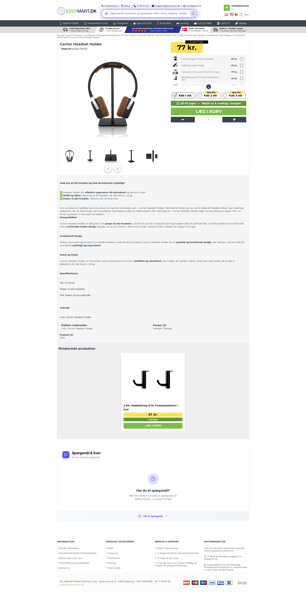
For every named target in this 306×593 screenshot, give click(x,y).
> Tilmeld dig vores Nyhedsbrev (73, 563)
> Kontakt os (63, 568)
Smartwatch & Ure (97, 23)
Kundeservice (193, 5)
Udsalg (242, 23)
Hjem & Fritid (144, 23)
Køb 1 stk (185, 95)
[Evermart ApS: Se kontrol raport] (242, 583)
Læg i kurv (209, 111)
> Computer (112, 553)
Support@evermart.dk (167, 5)
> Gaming (111, 563)
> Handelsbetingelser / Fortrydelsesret (76, 553)
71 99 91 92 (143, 5)
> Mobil (109, 548)
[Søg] (193, 13)
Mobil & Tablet (71, 23)
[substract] (183, 119)
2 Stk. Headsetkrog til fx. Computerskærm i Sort (151, 407)
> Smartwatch (113, 558)
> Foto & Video (113, 568)
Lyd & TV (225, 23)
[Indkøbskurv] (227, 8)
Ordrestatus (111, 5)
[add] (234, 119)
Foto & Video (204, 23)
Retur (127, 5)
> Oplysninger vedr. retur (70, 558)
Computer (122, 23)
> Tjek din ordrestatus (68, 548)
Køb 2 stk (210, 94)
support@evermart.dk (72, 584)
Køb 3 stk (235, 94)
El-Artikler (165, 23)
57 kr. (153, 414)
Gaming (184, 23)
